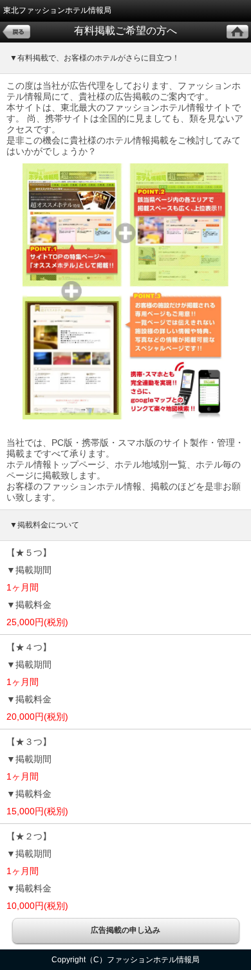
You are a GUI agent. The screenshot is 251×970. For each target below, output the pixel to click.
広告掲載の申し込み (125, 930)
